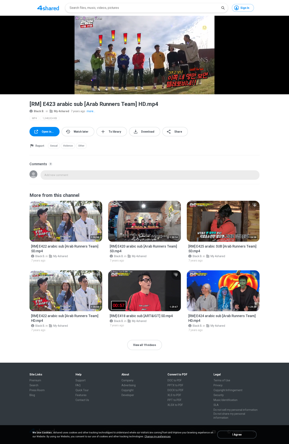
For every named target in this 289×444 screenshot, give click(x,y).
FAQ (78, 385)
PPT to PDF (174, 400)
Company (127, 380)
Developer (127, 395)
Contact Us (82, 400)
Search (33, 385)
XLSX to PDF (175, 404)
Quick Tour (82, 390)
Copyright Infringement (228, 390)
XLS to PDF (174, 395)
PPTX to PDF (175, 385)
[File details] (65, 221)
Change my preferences (157, 436)
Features (81, 395)
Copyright (127, 390)
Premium (35, 380)
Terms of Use (222, 380)
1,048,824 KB (50, 118)
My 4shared (61, 111)
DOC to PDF (175, 380)
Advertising (128, 385)
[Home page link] (48, 8)
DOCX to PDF (175, 390)
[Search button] (223, 8)
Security (219, 395)
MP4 (34, 118)
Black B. (39, 111)
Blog (32, 395)
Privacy (218, 385)
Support (80, 380)
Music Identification (225, 400)
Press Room (37, 390)
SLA (216, 404)
